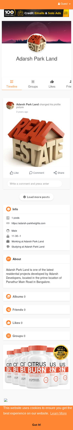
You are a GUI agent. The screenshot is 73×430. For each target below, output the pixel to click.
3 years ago (22, 111)
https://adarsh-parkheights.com (28, 223)
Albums (18, 296)
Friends (18, 309)
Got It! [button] (36, 424)
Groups (18, 335)
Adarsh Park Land (36, 58)
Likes (16, 322)
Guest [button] (64, 3)
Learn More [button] (58, 413)
